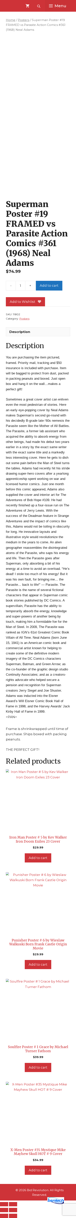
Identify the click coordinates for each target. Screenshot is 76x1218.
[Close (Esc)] (13, 1210)
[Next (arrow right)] (13, 1216)
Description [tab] (19, 332)
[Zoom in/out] (4, 1204)
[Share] (4, 1210)
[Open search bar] (39, 6)
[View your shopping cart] (27, 6)
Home (10, 20)
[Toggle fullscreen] (13, 1204)
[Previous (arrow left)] (4, 1216)
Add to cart (49, 285)
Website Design (32, 1203)
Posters (23, 20)
